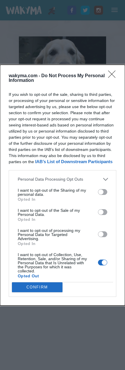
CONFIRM (37, 287)
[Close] (113, 76)
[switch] (102, 192)
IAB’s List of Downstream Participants (73, 161)
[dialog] (62, 185)
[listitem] (62, 179)
